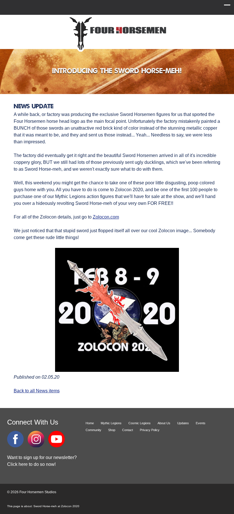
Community (93, 430)
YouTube (56, 439)
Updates (183, 423)
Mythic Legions (111, 423)
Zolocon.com (106, 217)
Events (200, 423)
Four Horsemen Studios (117, 34)
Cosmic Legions (139, 423)
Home (90, 423)
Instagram (36, 439)
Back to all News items (37, 390)
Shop (111, 430)
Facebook (15, 439)
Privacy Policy (150, 430)
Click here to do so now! (31, 464)
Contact (127, 430)
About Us (164, 423)
